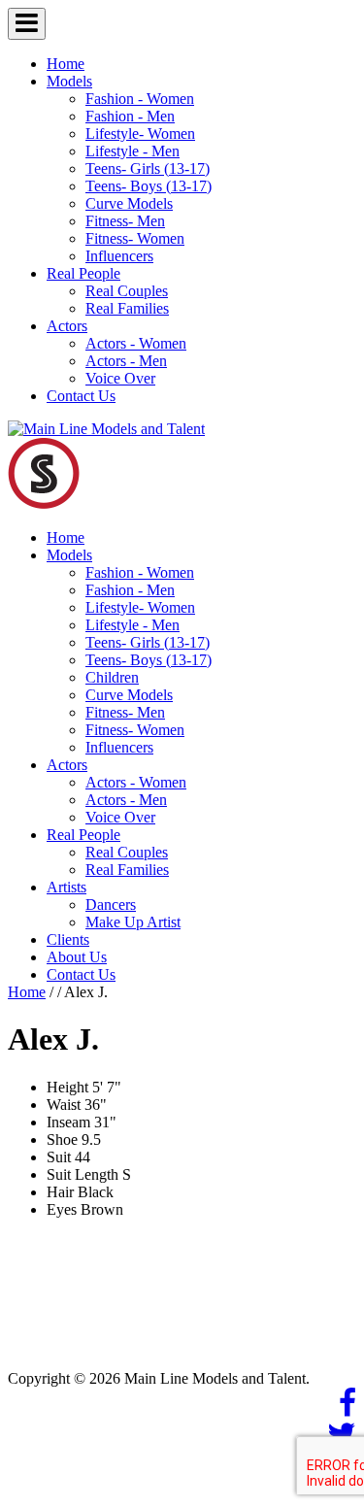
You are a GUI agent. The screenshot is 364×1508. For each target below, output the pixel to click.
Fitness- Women (134, 238)
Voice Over (120, 378)
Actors (67, 326)
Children (112, 677)
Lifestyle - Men (132, 151)
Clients (68, 939)
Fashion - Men (130, 116)
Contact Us (81, 395)
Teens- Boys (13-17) (148, 186)
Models (69, 81)
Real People (83, 273)
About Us (77, 957)
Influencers (119, 256)
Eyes (62, 1209)
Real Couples (126, 291)
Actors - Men (126, 360)
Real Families (127, 308)
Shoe (62, 1139)
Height (67, 1087)
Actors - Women (135, 343)
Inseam (68, 1122)
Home (65, 63)
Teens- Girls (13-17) (147, 168)
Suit (59, 1157)
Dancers (110, 904)
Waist (64, 1104)
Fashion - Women (139, 98)
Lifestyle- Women (140, 133)
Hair (60, 1192)
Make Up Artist (133, 922)
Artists (66, 887)
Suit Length (82, 1174)
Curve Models (129, 203)
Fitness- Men (125, 221)
